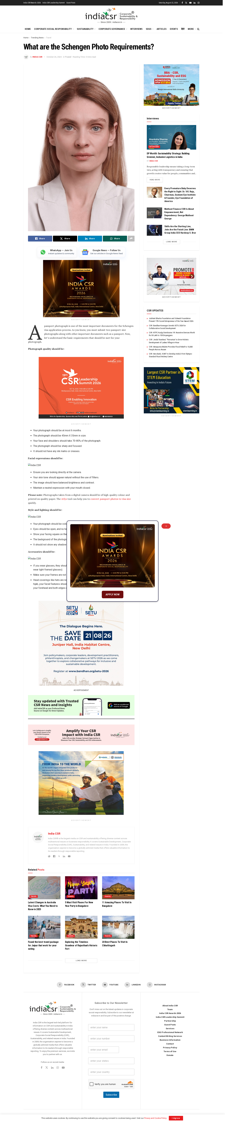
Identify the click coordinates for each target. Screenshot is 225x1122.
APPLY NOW (113, 594)
